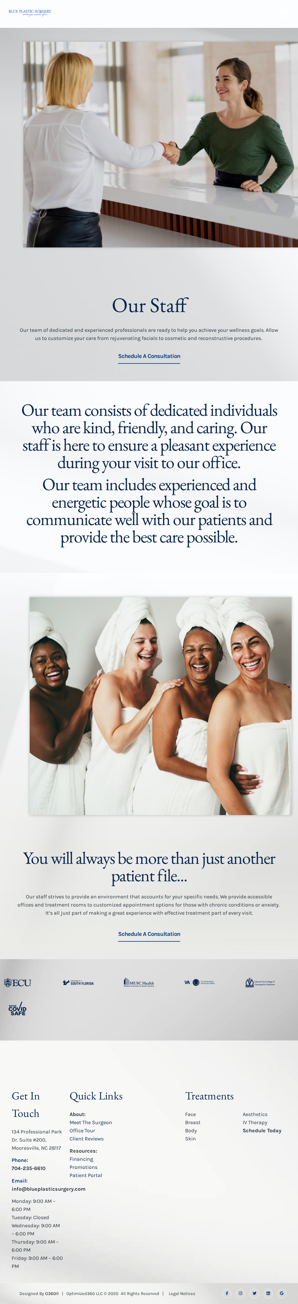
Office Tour (82, 1130)
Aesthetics (255, 1114)
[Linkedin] (268, 1293)
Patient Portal (86, 1175)
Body (191, 1130)
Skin (190, 1138)
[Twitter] (254, 1293)
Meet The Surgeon (91, 1122)
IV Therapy (255, 1122)
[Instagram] (240, 1293)
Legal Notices (182, 1293)
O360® (52, 1293)
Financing (81, 1159)
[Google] (281, 1293)
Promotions (83, 1167)
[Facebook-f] (226, 1293)
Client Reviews (87, 1138)
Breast (193, 1122)
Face (190, 1114)
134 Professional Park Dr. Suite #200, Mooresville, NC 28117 (37, 1140)
